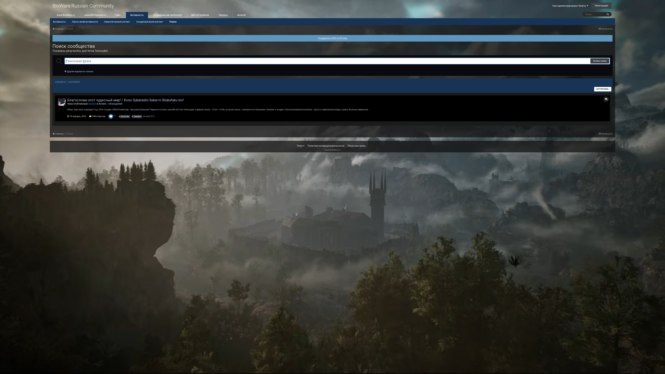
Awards (241, 15)
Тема (300, 145)
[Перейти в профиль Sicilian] (62, 102)
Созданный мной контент (149, 21)
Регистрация (601, 5)
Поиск (172, 21)
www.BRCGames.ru (95, 15)
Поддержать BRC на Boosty (332, 38)
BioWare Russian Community (83, 6)
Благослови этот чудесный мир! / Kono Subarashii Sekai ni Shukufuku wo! (125, 100)
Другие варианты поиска (79, 71)
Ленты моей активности (85, 21)
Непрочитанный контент (117, 21)
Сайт (118, 15)
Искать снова (599, 61)
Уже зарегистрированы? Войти (569, 6)
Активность (137, 15)
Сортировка (602, 89)
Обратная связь (356, 145)
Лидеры (223, 15)
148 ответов (98, 116)
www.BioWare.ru (66, 15)
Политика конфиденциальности (326, 145)
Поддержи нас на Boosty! (167, 15)
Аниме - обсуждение (110, 103)
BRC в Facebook (200, 15)
